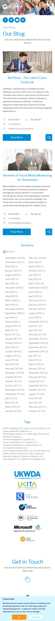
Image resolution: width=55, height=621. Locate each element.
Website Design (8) (12, 456)
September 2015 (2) (38, 351)
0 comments (14, 124)
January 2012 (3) (13, 411)
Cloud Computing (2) (12, 442)
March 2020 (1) (12, 300)
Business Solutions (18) (32, 456)
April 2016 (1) (11, 347)
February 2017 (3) (37, 334)
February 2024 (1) (37, 257)
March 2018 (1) (12, 321)
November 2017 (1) (38, 321)
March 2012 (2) (12, 406)
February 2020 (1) (37, 300)
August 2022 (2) (13, 274)
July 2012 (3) (11, 398)
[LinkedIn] (23, 20)
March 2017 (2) (12, 334)
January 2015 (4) (37, 368)
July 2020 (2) (11, 291)
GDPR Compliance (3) (12, 428)
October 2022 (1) (37, 270)
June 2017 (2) (35, 326)
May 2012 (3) (11, 402)
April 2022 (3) (11, 283)
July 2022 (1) (35, 274)
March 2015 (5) (36, 364)
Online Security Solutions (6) (15, 453)
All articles (11, 251)
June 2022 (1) (11, 279)
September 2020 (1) (38, 287)
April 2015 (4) (11, 364)
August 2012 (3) (36, 394)
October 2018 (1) (37, 309)
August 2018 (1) (36, 313)
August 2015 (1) (13, 355)
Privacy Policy (9, 599)
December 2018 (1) (14, 309)
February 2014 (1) (37, 377)
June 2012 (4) (35, 398)
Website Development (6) (33, 459)
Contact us (27, 579)
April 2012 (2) (35, 402)
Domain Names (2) (41, 450)
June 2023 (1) (35, 262)
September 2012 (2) (15, 394)
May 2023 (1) (11, 266)
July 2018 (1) (11, 317)
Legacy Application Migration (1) (17, 431)
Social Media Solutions (19, 222)
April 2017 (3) (35, 330)
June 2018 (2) (35, 317)
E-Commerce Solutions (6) (15, 447)
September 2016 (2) (38, 343)
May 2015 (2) (35, 360)
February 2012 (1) (37, 406)
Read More (17, 137)
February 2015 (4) (14, 368)
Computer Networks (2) (14, 445)
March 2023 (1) (36, 266)
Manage (36, 617)
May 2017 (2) (11, 330)
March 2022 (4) (36, 283)
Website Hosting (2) (12, 436)
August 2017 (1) (13, 326)
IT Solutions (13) (29, 442)
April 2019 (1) (11, 304)
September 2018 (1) (15, 313)
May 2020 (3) (11, 296)
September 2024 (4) (15, 257)
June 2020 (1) (35, 291)
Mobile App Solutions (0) (38, 433)
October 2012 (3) (37, 389)
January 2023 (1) (13, 270)
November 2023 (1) (14, 262)
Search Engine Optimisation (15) (17, 450)
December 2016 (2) (38, 338)
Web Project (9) (36, 453)
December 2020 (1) (14, 287)
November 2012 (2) (14, 389)
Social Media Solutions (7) (14, 433)
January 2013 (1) (13, 385)
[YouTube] (17, 20)
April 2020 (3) (35, 296)
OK (19, 617)
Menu (49, 6)
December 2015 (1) (38, 347)
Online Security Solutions (21, 128)
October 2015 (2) (13, 351)
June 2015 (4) (11, 360)
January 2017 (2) (13, 338)
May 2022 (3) (35, 279)
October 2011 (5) (37, 411)
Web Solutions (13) (11, 459)
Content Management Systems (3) (18, 439)
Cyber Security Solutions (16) (36, 428)
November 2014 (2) (38, 372)
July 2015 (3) (35, 355)
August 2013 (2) (36, 381)
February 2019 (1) (37, 304)
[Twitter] (11, 20)
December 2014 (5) (14, 372)
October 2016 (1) (13, 343)
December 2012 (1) (38, 385)
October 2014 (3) (13, 377)
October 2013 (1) (13, 381)
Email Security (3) (33, 445)
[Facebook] (5, 20)
